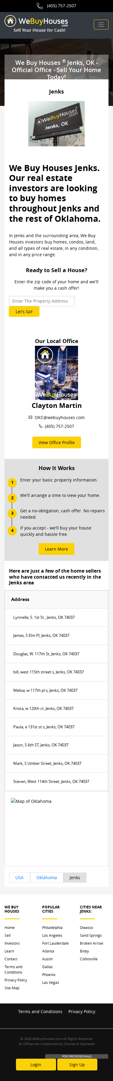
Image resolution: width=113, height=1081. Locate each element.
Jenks (75, 877)
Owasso (86, 927)
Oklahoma (46, 877)
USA (19, 877)
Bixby (84, 951)
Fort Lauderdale (55, 943)
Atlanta (48, 951)
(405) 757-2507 (61, 5)
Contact (11, 958)
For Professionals (77, 1056)
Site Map (12, 987)
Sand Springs (91, 935)
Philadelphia (52, 927)
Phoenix (48, 974)
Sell (8, 935)
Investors (12, 943)
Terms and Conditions (13, 969)
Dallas (47, 966)
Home (10, 927)
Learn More (56, 549)
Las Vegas (50, 982)
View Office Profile (57, 442)
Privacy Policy (16, 980)
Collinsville (89, 958)
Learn (9, 951)
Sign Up (77, 1064)
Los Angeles (52, 935)
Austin (47, 958)
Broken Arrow (91, 943)
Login (35, 1064)
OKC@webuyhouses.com (60, 417)
